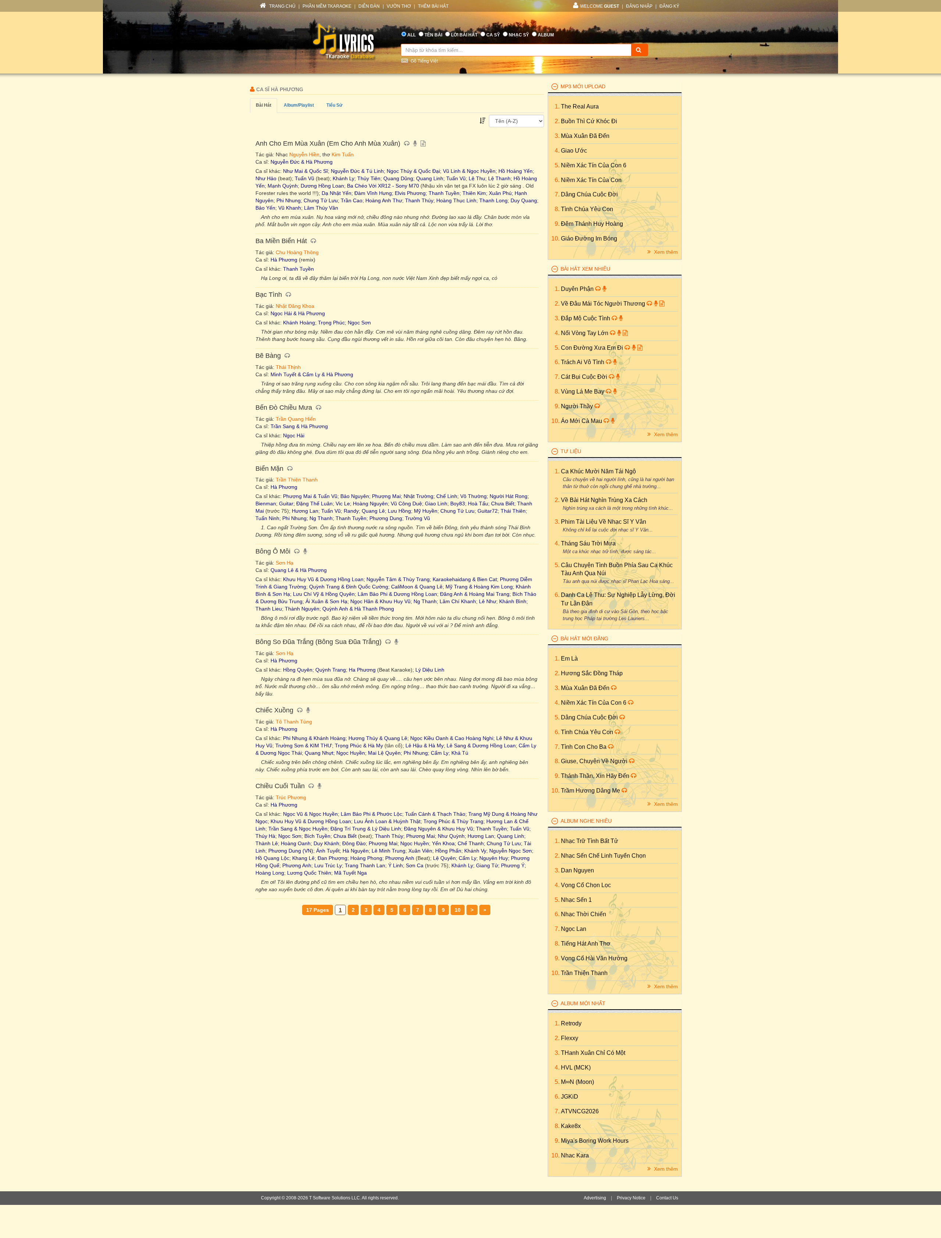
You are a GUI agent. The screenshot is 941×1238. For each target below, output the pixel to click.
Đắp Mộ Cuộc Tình (586, 318)
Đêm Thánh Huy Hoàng (592, 224)
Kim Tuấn (343, 154)
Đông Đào (354, 843)
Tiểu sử (334, 105)
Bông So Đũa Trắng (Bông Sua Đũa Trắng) (319, 641)
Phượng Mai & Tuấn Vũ (310, 496)
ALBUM (546, 35)
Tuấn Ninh (267, 518)
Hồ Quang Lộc (272, 858)
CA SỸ (493, 35)
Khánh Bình (512, 601)
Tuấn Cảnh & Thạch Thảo (435, 814)
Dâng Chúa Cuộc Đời (589, 194)
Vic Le (343, 503)
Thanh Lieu (268, 609)
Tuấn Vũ (304, 178)
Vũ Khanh (289, 208)
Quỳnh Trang (330, 670)
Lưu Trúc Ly (328, 865)
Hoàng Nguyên (370, 503)
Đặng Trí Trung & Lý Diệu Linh (365, 829)
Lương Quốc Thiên (309, 873)
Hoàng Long (269, 873)
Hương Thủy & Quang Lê (377, 738)
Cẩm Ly (439, 753)
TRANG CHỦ (282, 6)
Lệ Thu (477, 178)
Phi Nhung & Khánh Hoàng (314, 738)
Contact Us (667, 1197)
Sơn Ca (414, 865)
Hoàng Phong (366, 858)
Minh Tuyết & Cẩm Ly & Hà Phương (312, 374)
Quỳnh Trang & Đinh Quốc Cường (348, 587)
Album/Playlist (299, 105)
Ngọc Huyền (350, 753)
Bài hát (263, 105)
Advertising (595, 1197)
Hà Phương (284, 260)
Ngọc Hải (293, 435)
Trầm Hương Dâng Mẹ (591, 790)
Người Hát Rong (508, 496)
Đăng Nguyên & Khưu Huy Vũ (438, 829)
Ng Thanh (321, 518)
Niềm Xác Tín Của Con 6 (593, 165)
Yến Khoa (443, 843)
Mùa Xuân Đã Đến (585, 136)
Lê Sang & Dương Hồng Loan (481, 745)
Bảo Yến (265, 208)
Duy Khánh (326, 843)
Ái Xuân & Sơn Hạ (326, 601)
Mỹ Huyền (425, 511)
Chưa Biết (502, 503)
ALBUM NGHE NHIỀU (586, 821)
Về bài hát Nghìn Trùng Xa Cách (604, 500)
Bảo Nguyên (354, 496)
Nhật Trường (418, 496)
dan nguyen (577, 870)
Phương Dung (385, 518)
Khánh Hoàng (299, 322)
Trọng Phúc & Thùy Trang (453, 821)
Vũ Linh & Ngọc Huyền (469, 171)
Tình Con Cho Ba (584, 747)
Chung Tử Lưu (321, 200)
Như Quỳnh (451, 836)
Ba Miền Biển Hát (282, 241)
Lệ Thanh (499, 178)
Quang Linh (429, 178)
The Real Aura (580, 106)
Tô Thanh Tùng (294, 722)
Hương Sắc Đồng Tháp (592, 673)
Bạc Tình (269, 294)
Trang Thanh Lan (365, 865)
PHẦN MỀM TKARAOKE (327, 6)
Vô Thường (473, 496)
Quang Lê (373, 511)
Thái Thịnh (288, 367)
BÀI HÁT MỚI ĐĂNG (584, 638)
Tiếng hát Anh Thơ (586, 943)
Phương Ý (513, 865)
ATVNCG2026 (580, 1111)
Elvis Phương (410, 193)
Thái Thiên (513, 511)
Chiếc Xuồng (275, 710)
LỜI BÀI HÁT (464, 35)
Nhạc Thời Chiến (583, 914)
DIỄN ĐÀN (369, 6)
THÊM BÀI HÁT (433, 6)
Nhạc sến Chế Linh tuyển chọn (603, 856)
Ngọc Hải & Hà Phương (298, 313)
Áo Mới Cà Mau (582, 421)
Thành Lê (266, 843)
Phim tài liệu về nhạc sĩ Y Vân (603, 522)
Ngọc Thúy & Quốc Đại (413, 171)
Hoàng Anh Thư (383, 200)
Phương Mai (420, 836)
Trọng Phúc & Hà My (359, 745)
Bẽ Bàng (269, 355)
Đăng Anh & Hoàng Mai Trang (474, 594)
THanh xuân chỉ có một (593, 1053)
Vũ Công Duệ (406, 503)
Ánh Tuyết (328, 851)
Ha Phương (362, 670)
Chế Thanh (471, 843)
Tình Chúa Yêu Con (587, 209)
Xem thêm (665, 252)
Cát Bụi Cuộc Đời (585, 377)
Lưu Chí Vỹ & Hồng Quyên (324, 594)
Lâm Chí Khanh (458, 601)
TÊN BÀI (433, 35)
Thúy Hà (265, 836)
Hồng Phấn (448, 851)
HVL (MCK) (576, 1067)
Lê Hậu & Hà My (424, 745)
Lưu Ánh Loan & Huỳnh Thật (387, 821)
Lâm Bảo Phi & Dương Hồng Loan (397, 594)
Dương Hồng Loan (322, 186)
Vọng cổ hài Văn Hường (594, 958)
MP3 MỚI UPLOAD (583, 86)
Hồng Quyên (297, 670)
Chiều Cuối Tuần (281, 786)
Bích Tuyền (317, 836)
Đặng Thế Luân (314, 503)
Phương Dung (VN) (290, 851)
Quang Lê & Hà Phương (299, 570)
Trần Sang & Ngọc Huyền (298, 829)
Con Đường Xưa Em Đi (593, 348)
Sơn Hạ (284, 563)
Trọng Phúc (331, 322)
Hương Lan (305, 511)
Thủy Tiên (368, 178)
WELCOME (599, 6)
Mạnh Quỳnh (283, 186)
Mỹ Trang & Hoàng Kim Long (479, 587)
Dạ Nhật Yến (336, 193)
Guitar (286, 503)
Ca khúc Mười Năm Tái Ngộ (598, 471)
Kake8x (571, 1126)
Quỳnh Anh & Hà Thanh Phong (358, 609)
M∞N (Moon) (577, 1082)
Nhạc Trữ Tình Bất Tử (589, 841)
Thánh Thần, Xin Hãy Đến (596, 776)
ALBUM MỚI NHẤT (583, 1003)
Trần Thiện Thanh (297, 480)
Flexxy (569, 1038)
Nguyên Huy (493, 858)
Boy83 (457, 503)
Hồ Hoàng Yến (515, 171)
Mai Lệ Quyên (384, 753)
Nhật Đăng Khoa (295, 306)
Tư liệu (571, 451)
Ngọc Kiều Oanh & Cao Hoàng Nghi (451, 738)
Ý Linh (395, 865)
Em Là (569, 658)
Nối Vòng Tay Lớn (585, 333)
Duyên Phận (578, 289)
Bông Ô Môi (273, 551)
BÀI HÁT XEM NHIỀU (585, 269)
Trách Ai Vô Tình (583, 362)
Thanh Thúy (419, 200)
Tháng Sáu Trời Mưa (588, 543)
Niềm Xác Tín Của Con (591, 180)
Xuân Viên (420, 851)
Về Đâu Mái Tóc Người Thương (604, 303)
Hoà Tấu (478, 503)
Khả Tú (459, 753)
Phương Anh (399, 858)
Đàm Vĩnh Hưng (373, 193)
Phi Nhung (288, 200)
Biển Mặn (270, 468)
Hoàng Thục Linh (456, 200)
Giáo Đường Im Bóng (589, 238)
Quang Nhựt (319, 753)
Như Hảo (265, 178)
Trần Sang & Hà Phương (299, 426)
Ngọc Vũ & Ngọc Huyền (310, 814)
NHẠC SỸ (519, 35)
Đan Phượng (332, 858)
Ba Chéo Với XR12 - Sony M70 (383, 186)
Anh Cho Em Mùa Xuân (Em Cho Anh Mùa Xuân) (328, 143)
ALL (411, 35)
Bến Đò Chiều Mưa (284, 407)
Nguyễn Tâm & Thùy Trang (398, 579)
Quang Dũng (398, 178)
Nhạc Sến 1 (576, 900)
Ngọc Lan (573, 929)
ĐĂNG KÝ (669, 6)
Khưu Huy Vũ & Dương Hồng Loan (323, 579)
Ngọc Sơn (359, 322)
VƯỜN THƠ (399, 6)
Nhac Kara (575, 1155)
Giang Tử (487, 865)
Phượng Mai (386, 496)
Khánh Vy (475, 851)
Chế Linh (446, 496)
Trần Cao (351, 200)
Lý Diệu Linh (429, 670)
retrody (571, 1023)
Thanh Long (493, 200)
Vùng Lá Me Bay (583, 391)
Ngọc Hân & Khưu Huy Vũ (380, 601)
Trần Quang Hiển (296, 419)
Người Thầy (577, 406)
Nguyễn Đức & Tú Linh (357, 171)
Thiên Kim (474, 193)
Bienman (265, 503)
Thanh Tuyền (444, 193)
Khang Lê (303, 858)
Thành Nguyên (302, 609)
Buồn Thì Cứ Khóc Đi (589, 121)
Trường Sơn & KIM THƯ (303, 745)
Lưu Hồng (399, 511)
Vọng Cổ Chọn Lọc (586, 885)
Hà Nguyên (356, 851)
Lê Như (487, 601)
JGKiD (569, 1096)
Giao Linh (436, 503)
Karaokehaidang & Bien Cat (465, 579)
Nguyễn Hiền (304, 154)
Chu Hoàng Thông (297, 252)
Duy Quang (524, 200)
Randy (351, 511)
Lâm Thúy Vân (321, 208)
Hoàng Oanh (296, 843)
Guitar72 (487, 511)
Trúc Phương (291, 797)
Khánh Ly (343, 178)
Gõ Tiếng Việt (423, 61)
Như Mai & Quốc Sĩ (305, 171)
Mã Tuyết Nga (350, 873)
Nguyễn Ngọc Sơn (510, 851)
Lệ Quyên (444, 858)
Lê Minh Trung (388, 851)
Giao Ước (574, 150)
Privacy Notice (631, 1197)
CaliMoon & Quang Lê (417, 587)
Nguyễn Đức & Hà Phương (302, 162)
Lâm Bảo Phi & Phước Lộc (371, 814)
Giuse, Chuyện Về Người (595, 761)
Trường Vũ (417, 518)
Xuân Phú (500, 193)
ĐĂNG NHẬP (639, 6)
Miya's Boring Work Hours (595, 1141)
